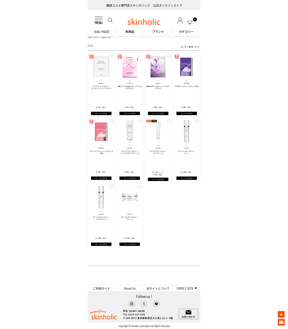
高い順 (197, 47)
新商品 (130, 31)
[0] (190, 21)
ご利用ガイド (101, 288)
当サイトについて (158, 288)
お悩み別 (104, 37)
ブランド (158, 31)
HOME (89, 37)
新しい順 (183, 47)
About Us (130, 288)
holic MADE (102, 31)
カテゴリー (186, 31)
